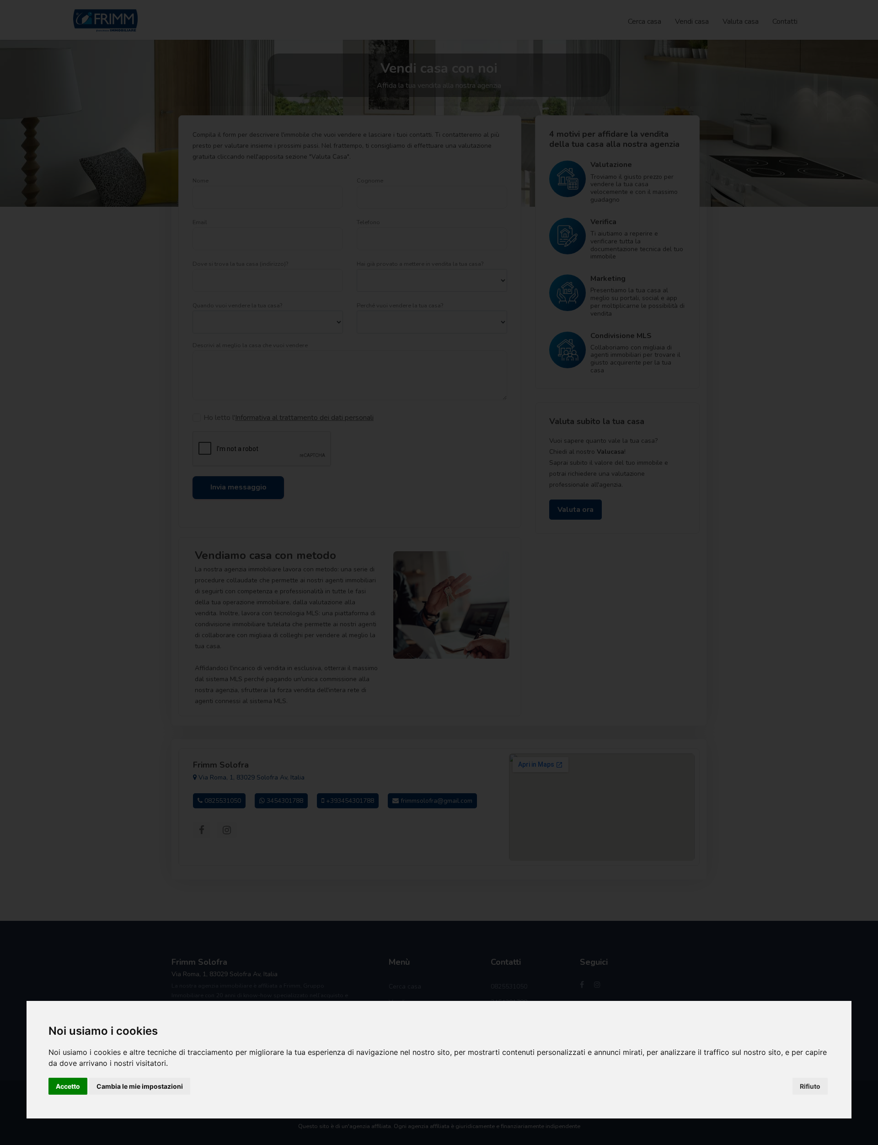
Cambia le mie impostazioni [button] (139, 1086)
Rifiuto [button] (810, 1086)
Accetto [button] (68, 1086)
